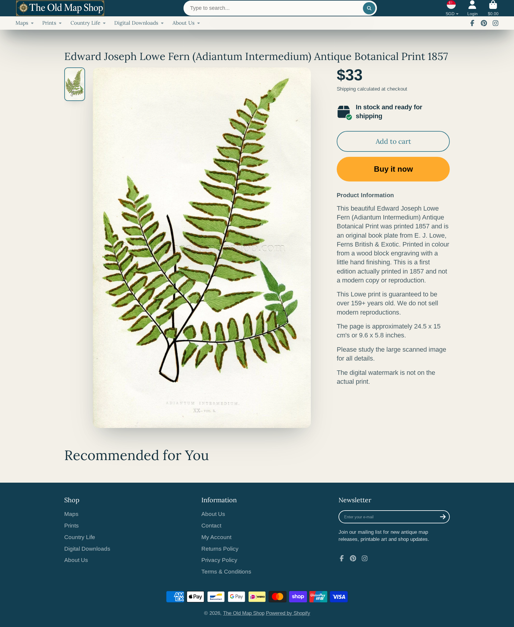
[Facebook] (472, 23)
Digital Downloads (136, 23)
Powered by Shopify (288, 613)
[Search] (369, 8)
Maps (21, 23)
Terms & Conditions (226, 571)
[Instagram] (495, 23)
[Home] (60, 8)
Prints (49, 23)
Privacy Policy (219, 560)
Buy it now (393, 169)
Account (472, 8)
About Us (184, 23)
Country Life (85, 23)
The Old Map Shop (243, 613)
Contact (211, 525)
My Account (216, 537)
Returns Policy (220, 549)
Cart (493, 8)
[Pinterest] (484, 23)
